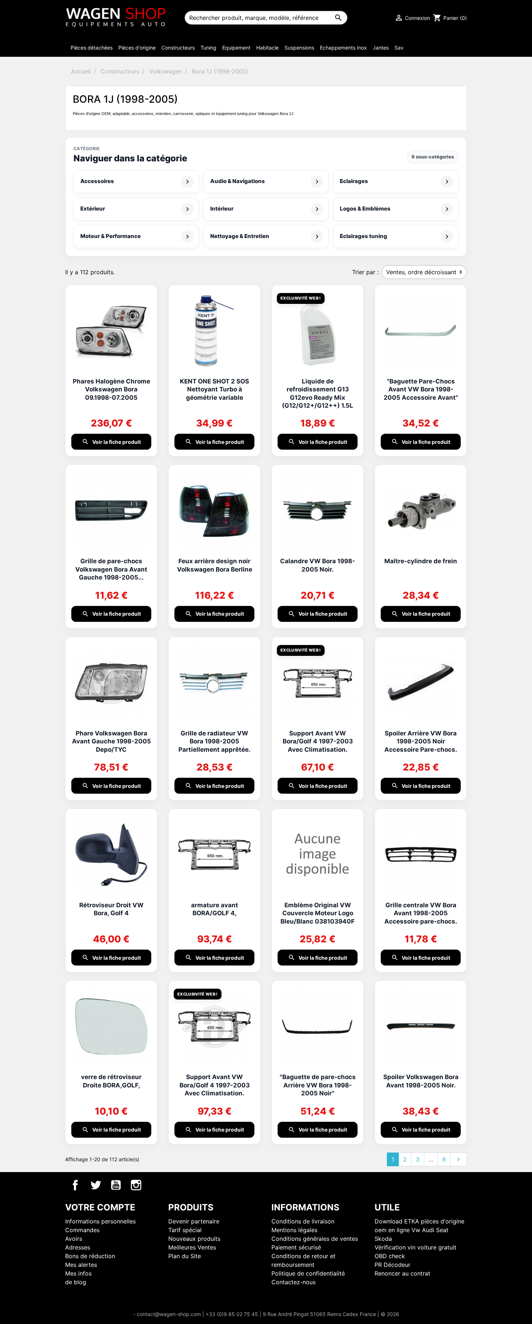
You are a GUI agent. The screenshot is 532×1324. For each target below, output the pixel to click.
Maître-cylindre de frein (420, 561)
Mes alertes (81, 1264)
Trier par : (365, 272)
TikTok (156, 1185)
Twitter (95, 1185)
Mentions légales (294, 1230)
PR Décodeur (392, 1264)
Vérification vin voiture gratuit (415, 1247)
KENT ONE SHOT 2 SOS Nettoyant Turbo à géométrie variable (214, 389)
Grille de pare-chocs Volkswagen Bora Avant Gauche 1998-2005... (111, 569)
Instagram (136, 1185)
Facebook (75, 1185)
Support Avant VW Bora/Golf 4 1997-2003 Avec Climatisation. (318, 741)
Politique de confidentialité (308, 1273)
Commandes (82, 1230)
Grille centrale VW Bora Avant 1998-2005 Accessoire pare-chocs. (420, 913)
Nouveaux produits (194, 1238)
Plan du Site (184, 1256)
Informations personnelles (100, 1221)
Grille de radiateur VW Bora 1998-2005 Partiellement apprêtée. (214, 741)
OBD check (390, 1256)
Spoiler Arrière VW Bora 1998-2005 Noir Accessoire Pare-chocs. (420, 741)
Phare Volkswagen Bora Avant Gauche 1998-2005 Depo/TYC (111, 741)
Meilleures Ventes (192, 1247)
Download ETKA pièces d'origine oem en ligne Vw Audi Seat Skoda (419, 1230)
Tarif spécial (185, 1230)
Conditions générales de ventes (314, 1238)
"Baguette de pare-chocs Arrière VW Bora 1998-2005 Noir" (318, 1085)
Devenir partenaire (193, 1221)
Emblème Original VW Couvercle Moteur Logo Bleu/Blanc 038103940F (317, 913)
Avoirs (73, 1238)
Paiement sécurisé (296, 1247)
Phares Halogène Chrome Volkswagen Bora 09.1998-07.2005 (111, 389)
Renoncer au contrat (402, 1273)
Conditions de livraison (302, 1221)
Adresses (77, 1247)
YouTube (116, 1185)
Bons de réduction (90, 1256)
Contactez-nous (293, 1282)
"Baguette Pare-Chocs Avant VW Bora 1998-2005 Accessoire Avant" (421, 389)
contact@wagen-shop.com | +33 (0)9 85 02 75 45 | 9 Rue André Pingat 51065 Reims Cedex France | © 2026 (268, 1314)
